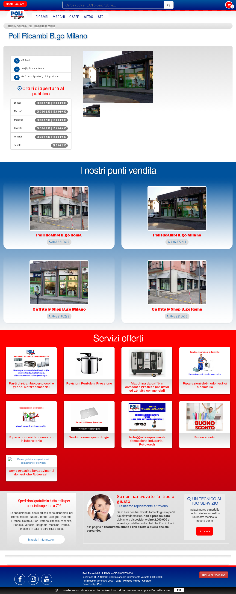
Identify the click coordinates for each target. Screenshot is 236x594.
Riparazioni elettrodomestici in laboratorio (31, 439)
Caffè (74, 17)
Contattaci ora (15, 4)
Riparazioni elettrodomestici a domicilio (205, 385)
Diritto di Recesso (213, 575)
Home (11, 25)
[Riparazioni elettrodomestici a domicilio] (204, 364)
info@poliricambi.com (32, 68)
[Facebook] (19, 579)
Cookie (146, 580)
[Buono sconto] (204, 418)
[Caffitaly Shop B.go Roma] (177, 282)
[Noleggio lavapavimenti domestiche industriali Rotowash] (147, 418)
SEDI (101, 17)
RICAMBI (42, 17)
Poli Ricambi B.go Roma (59, 235)
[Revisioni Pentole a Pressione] (89, 364)
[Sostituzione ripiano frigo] (89, 418)
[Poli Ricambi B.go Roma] (59, 208)
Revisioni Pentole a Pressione (89, 383)
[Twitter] (46, 579)
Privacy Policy (131, 580)
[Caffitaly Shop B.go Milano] (59, 282)
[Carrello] (229, 5)
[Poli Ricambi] (16, 14)
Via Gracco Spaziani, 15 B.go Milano (40, 76)
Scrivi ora (204, 531)
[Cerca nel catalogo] (169, 5)
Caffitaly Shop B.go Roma (177, 309)
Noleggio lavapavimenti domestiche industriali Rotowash (147, 440)
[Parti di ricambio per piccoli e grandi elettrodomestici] (31, 364)
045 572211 (26, 59)
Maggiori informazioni (41, 539)
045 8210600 (60, 242)
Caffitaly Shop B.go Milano (59, 309)
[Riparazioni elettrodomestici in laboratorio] (31, 418)
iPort (99, 584)
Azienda (21, 25)
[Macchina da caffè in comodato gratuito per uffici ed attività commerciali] (147, 364)
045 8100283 (60, 316)
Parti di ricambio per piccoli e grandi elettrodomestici (31, 385)
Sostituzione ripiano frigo (89, 437)
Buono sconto (204, 437)
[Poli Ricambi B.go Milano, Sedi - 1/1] (91, 111)
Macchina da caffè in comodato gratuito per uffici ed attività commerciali (147, 387)
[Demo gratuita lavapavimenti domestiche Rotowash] (31, 461)
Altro (88, 17)
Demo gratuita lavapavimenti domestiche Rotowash (31, 472)
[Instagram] (33, 579)
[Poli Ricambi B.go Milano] (177, 208)
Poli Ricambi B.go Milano (41, 25)
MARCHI (59, 17)
